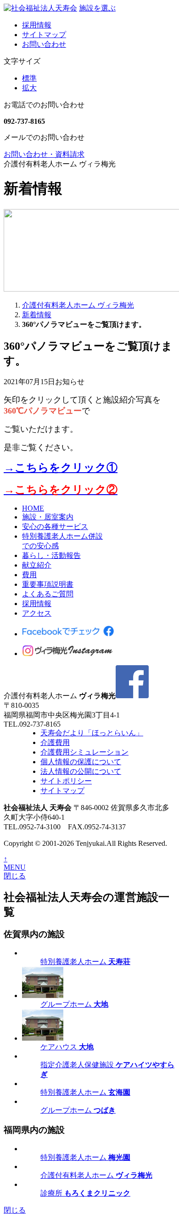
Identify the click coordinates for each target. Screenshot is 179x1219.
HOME (33, 508)
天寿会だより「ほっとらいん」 (91, 733)
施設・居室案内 (47, 517)
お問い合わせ (44, 44)
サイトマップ (44, 35)
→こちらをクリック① (60, 468)
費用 (29, 575)
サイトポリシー (66, 781)
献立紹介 (36, 565)
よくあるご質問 (47, 594)
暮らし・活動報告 (51, 555)
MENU (15, 867)
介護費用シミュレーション (84, 752)
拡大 (29, 88)
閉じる (15, 876)
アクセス (36, 613)
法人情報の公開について (80, 771)
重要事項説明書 (47, 584)
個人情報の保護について (80, 762)
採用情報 (36, 25)
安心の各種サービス (55, 526)
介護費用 (55, 742)
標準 (29, 78)
